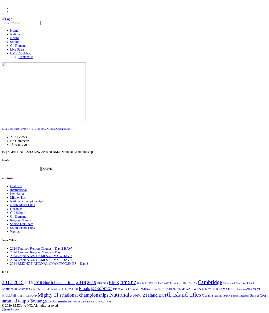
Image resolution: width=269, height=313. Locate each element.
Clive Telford (247, 283)
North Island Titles (22, 205)
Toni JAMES (74, 301)
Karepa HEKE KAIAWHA (183, 288)
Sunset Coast (258, 295)
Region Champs (21, 220)
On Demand (18, 45)
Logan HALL (227, 288)
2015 (18, 282)
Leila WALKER (210, 289)
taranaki (9, 301)
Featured (16, 186)
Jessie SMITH (158, 289)
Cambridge (210, 282)
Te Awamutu (57, 301)
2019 (91, 282)
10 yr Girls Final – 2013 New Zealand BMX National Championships (36, 128)
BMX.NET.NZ (20, 53)
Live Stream (18, 49)
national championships (85, 295)
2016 (28, 282)
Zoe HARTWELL (104, 301)
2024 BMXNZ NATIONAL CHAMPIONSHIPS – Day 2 (49, 263)
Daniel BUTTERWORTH (64, 289)
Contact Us (25, 57)
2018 (81, 282)
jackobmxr (101, 288)
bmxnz (128, 282)
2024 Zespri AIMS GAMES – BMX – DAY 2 (41, 256)
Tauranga (38, 301)
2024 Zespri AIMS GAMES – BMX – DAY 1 (41, 260)
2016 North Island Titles (54, 282)
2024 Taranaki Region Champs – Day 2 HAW (41, 248)
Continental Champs (15, 288)
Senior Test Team (21, 224)
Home (14, 30)
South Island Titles (22, 228)
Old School (17, 212)
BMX (114, 282)
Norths (14, 38)
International (18, 190)
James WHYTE (122, 288)
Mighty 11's (18, 197)
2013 (7, 282)
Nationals (16, 34)
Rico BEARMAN (222, 296)
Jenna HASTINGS (141, 289)
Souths (14, 42)
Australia (102, 283)
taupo (23, 301)
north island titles (179, 294)
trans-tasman (88, 301)
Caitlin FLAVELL (163, 283)
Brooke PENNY (145, 283)
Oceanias (16, 209)
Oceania (207, 295)
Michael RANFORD (27, 295)
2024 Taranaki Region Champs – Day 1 (36, 252)
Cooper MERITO (39, 288)
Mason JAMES (244, 289)
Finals (84, 288)
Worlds (15, 231)
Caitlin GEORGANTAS (185, 283)
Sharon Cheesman (240, 295)
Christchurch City (231, 283)
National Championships (26, 201)
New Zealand (145, 295)
